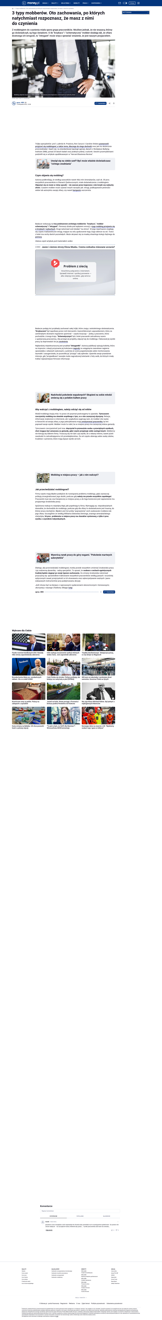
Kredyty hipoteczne (86, 1280)
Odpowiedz (49, 1230)
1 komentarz (101, 103)
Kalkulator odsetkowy (57, 1277)
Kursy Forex (114, 1279)
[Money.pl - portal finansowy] (34, 3)
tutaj (70, 588)
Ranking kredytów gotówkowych (89, 1276)
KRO (22, 102)
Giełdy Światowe (115, 1283)
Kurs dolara (25, 1279)
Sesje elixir (113, 1277)
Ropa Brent (114, 1281)
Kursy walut (25, 1273)
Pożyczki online (85, 1284)
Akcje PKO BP (114, 1273)
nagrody (76, 348)
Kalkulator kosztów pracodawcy (60, 1273)
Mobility (77, 3)
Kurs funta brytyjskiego (27, 1283)
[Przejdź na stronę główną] (24, 4)
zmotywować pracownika (92, 421)
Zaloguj (132, 3)
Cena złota (114, 1271)
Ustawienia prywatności (114, 1303)
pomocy (38, 237)
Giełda (44, 3)
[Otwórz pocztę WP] (119, 3)
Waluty (54, 3)
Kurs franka (25, 1277)
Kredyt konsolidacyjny (87, 1272)
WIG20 (113, 1275)
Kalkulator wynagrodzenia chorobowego (62, 1271)
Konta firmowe (85, 1291)
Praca (85, 3)
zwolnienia (63, 341)
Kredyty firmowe (85, 1287)
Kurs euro (24, 1275)
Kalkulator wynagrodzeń (58, 1275)
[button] (125, 3)
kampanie (77, 190)
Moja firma (65, 3)
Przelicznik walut (26, 1281)
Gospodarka (95, 3)
